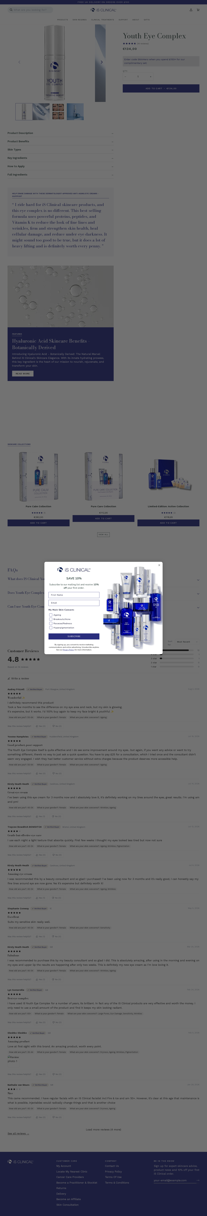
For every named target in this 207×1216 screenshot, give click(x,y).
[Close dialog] (159, 565)
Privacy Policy (68, 650)
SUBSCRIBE (74, 636)
